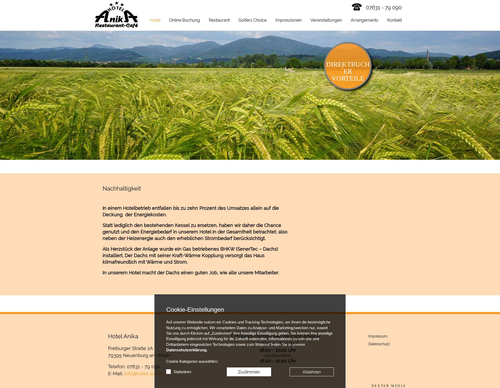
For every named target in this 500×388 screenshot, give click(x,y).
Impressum (378, 336)
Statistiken (182, 372)
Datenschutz (379, 344)
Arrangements (364, 20)
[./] (116, 14)
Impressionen (289, 20)
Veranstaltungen (326, 20)
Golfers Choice (253, 20)
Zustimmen (249, 372)
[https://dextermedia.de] (389, 386)
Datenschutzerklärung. (187, 350)
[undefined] (348, 239)
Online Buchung (184, 20)
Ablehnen (312, 372)
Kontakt (394, 20)
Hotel (155, 20)
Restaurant (219, 20)
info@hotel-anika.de (146, 373)
